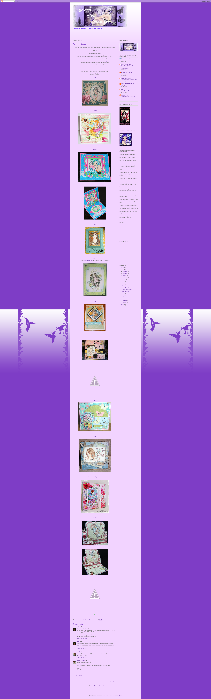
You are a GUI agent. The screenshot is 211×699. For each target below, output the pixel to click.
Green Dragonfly (88, 260)
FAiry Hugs (123, 74)
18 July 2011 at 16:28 (82, 672)
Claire (94, 365)
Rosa (95, 578)
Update (123, 60)
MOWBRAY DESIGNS (126, 72)
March (124, 298)
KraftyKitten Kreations (126, 78)
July (124, 282)
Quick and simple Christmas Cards (129, 79)
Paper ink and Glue (126, 58)
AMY (95, 400)
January (125, 302)
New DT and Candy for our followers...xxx (127, 288)
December (125, 271)
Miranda (123, 85)
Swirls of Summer (126, 285)
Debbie (94, 258)
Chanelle (95, 337)
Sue (95, 224)
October (125, 275)
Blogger (120, 695)
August (124, 279)
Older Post (112, 682)
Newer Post (77, 682)
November (125, 273)
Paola (94, 77)
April (124, 296)
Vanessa (95, 149)
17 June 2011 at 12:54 (82, 638)
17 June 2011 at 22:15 (82, 648)
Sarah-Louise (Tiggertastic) (94, 477)
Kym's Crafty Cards (126, 64)
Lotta (78, 627)
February (125, 300)
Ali (122, 89)
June (124, 284)
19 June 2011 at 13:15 (82, 657)
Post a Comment (79, 675)
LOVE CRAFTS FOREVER (127, 84)
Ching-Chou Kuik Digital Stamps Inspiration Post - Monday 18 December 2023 (128, 67)
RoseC (78, 651)
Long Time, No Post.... (126, 90)
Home (95, 682)
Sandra (95, 52)
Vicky (94, 517)
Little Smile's (124, 95)
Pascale (90, 55)
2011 (122, 269)
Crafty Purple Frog (105, 61)
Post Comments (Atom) (98, 685)
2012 (122, 267)
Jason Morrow (108, 695)
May (124, 294)
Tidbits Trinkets (81, 660)
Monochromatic (125, 291)
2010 (122, 305)
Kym (95, 301)
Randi (94, 436)
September (125, 277)
